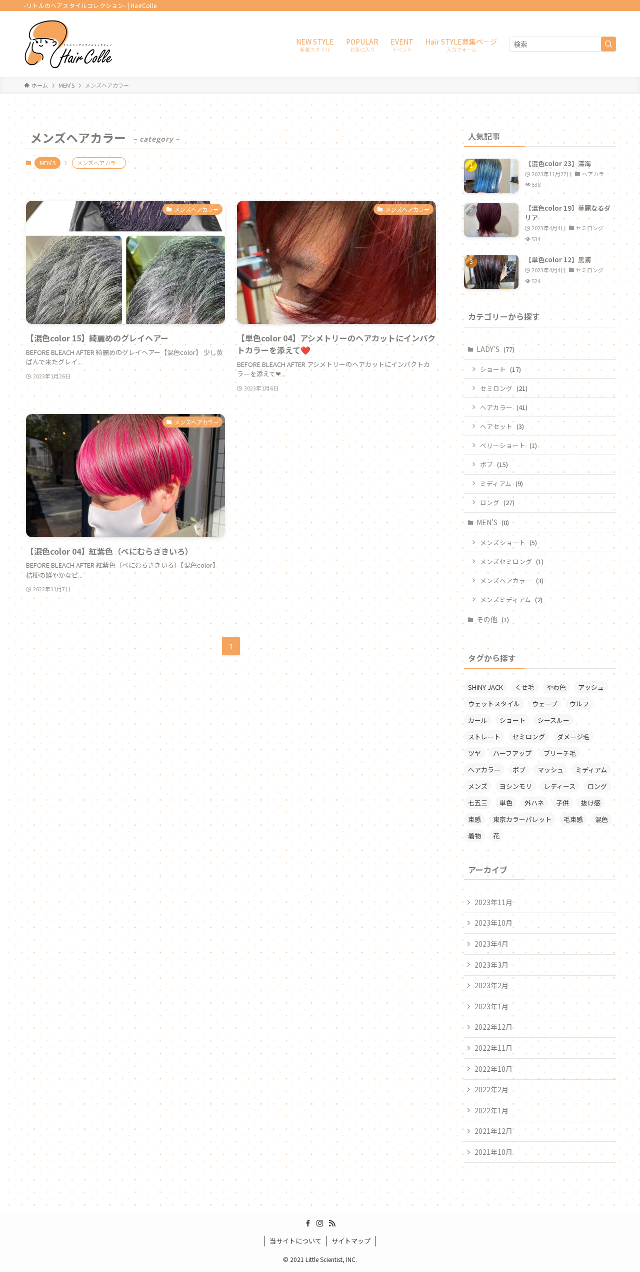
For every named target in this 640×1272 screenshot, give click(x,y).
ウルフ (579, 703)
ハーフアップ (512, 753)
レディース (560, 786)
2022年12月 (493, 1027)
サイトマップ (351, 1240)
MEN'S (48, 163)
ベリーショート (508, 445)
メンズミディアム (511, 599)
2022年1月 (491, 1110)
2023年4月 (491, 944)
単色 (506, 802)
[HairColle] (68, 44)
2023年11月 (493, 902)
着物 (474, 835)
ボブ (494, 464)
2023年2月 (491, 985)
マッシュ (551, 769)
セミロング (504, 388)
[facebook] (308, 1223)
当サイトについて (296, 1240)
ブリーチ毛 (560, 753)
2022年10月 (493, 1069)
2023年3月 (491, 965)
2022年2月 (491, 1089)
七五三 (478, 802)
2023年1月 (491, 1006)
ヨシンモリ (516, 786)
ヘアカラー (504, 407)
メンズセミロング (512, 561)
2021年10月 (493, 1152)
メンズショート (508, 542)
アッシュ (591, 687)
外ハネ (534, 802)
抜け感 (590, 802)
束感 (474, 819)
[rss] (332, 1223)
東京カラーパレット (522, 819)
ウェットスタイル (494, 703)
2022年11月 (493, 1048)
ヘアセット (502, 426)
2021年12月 (493, 1131)
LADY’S (495, 349)
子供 (562, 802)
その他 (492, 619)
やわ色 (556, 687)
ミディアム (501, 483)
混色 (601, 819)
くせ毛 (524, 687)
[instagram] (320, 1223)
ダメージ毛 (573, 736)
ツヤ (474, 753)
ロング (497, 502)
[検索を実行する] (608, 44)
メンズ (478, 786)
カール (478, 720)
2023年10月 (493, 923)
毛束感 (573, 819)
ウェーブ (545, 703)
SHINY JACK (485, 687)
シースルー (554, 720)
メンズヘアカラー (512, 580)
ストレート (484, 736)
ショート (500, 369)
